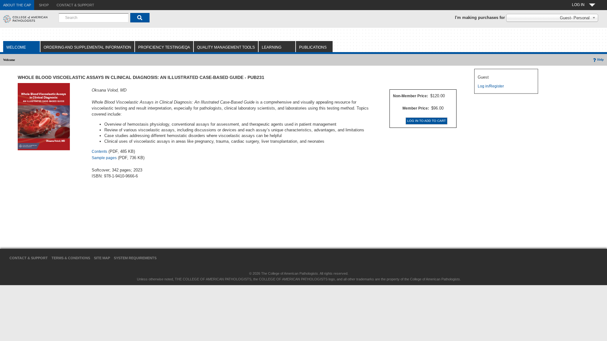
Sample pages (104, 158)
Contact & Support (28, 258)
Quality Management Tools (226, 47)
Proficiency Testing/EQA (164, 47)
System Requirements (135, 258)
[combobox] (93, 17)
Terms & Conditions (71, 258)
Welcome (16, 47)
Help (600, 59)
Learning (271, 47)
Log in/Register (491, 86)
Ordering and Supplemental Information (87, 47)
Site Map (102, 258)
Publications (313, 47)
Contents (99, 151)
